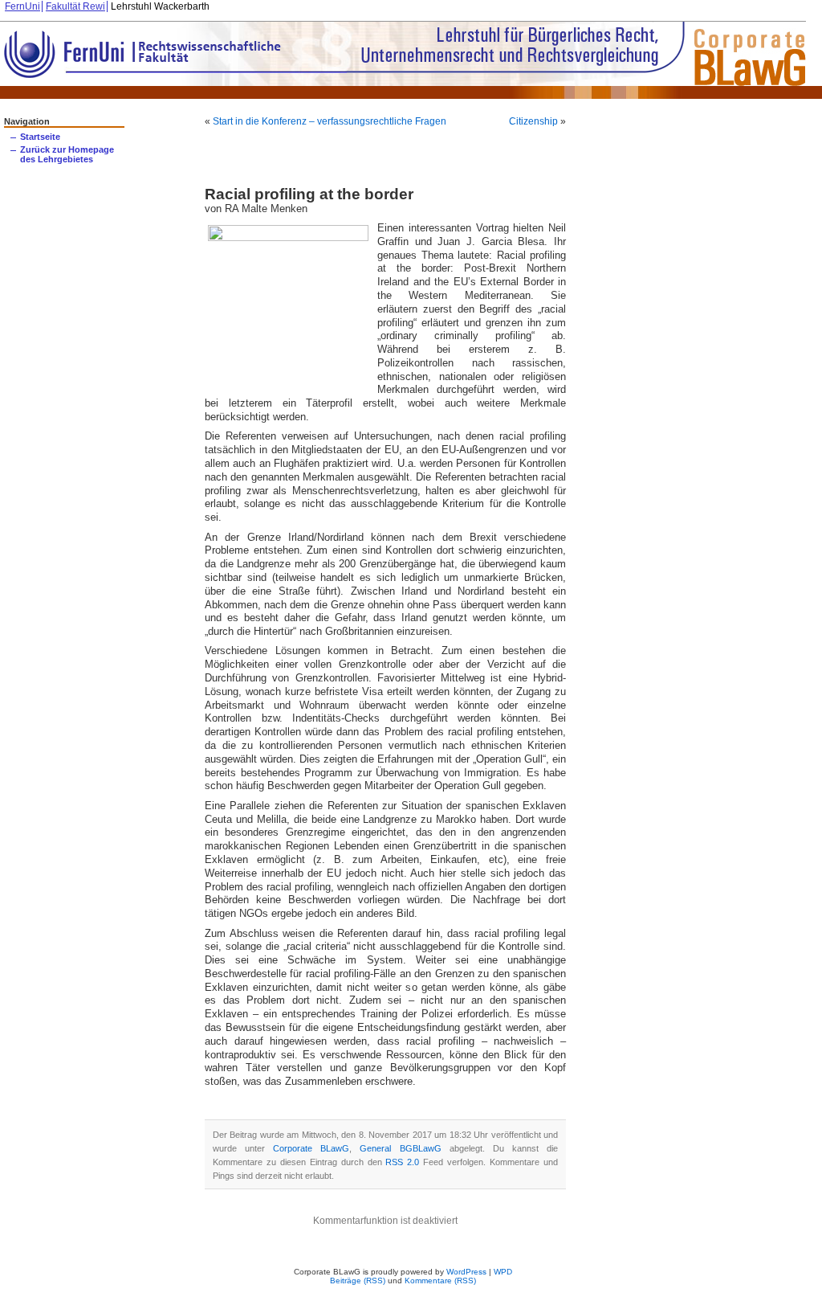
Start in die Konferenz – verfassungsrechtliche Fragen (329, 121)
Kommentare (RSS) (440, 1280)
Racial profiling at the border (309, 194)
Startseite (40, 136)
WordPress (466, 1271)
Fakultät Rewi (75, 6)
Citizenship (533, 121)
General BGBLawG (400, 1148)
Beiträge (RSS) (357, 1280)
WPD (503, 1271)
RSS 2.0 (402, 1162)
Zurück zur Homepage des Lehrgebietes (67, 154)
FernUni (22, 6)
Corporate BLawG (311, 1148)
